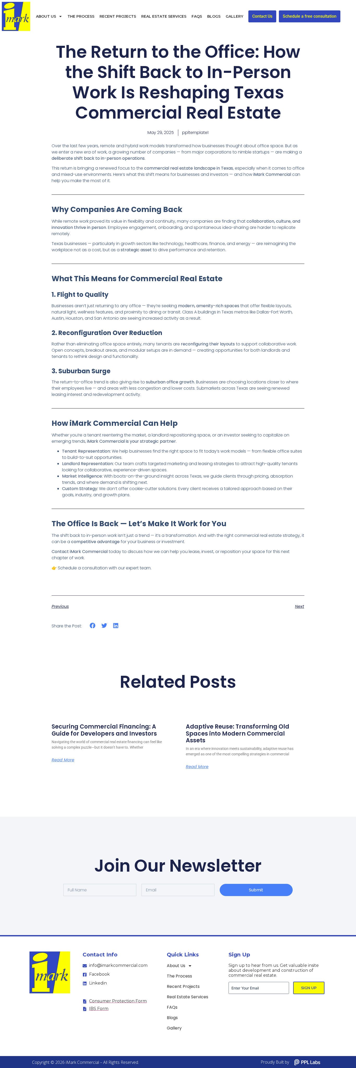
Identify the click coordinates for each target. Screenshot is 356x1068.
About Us (46, 16)
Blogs (213, 16)
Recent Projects (118, 16)
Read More (63, 760)
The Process (80, 16)
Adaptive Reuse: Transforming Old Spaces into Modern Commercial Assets (237, 733)
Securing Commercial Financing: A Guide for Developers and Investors (104, 730)
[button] (93, 626)
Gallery (234, 16)
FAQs (197, 16)
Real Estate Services (163, 16)
